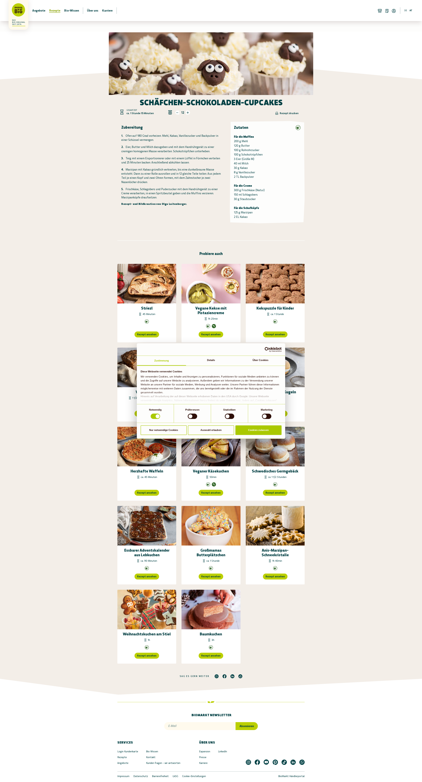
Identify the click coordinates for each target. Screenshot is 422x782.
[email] (240, 676)
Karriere (203, 763)
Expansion (204, 751)
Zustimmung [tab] (161, 360)
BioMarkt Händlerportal (291, 776)
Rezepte (122, 757)
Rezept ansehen (146, 334)
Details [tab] (211, 360)
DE (405, 10)
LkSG (175, 776)
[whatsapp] (217, 676)
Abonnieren (247, 726)
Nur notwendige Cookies (163, 430)
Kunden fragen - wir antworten (163, 763)
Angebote (122, 763)
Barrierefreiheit (160, 776)
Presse (202, 757)
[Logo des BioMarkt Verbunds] (16, 10)
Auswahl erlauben (211, 430)
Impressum (123, 776)
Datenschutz (140, 776)
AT (410, 10)
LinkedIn (222, 751)
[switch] (192, 416)
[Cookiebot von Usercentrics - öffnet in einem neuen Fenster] (267, 349)
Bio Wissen (152, 751)
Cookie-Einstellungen (194, 776)
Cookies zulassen (258, 430)
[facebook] (224, 676)
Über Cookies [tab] (260, 360)
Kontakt (150, 757)
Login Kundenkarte (127, 751)
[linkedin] (232, 676)
